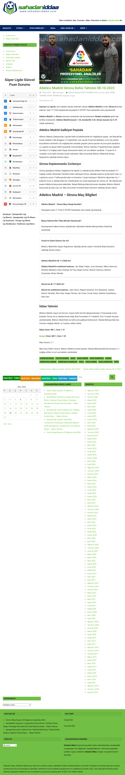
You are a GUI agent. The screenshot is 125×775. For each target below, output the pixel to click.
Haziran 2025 (92, 435)
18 (10, 408)
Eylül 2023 (91, 503)
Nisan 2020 (91, 634)
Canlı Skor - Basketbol (30, 378)
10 (5, 404)
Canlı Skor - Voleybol (67, 378)
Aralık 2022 (91, 532)
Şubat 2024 (91, 487)
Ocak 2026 (91, 413)
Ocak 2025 (91, 451)
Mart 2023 (91, 522)
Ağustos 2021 (93, 583)
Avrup (8, 70)
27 (21, 413)
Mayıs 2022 (91, 554)
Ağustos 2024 (93, 467)
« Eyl (4, 424)
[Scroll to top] (120, 770)
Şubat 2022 (91, 564)
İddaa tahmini (91, 362)
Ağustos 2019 (93, 647)
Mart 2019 (91, 663)
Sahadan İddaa (114, 20)
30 (37, 413)
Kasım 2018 (92, 676)
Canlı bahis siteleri (13, 57)
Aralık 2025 (91, 416)
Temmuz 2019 (93, 651)
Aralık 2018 (91, 673)
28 (27, 413)
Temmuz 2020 (93, 625)
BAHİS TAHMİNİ (87, 93)
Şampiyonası (16, 70)
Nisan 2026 (91, 403)
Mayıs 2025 (91, 439)
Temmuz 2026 (93, 394)
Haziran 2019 (92, 654)
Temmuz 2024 (93, 471)
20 (21, 408)
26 (16, 413)
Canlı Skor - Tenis (49, 378)
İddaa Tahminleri (105, 362)
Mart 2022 (91, 561)
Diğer (82, 28)
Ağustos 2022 (93, 545)
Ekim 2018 (91, 679)
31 (5, 417)
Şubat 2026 (91, 410)
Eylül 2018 (91, 683)
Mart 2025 (91, 445)
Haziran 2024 (92, 474)
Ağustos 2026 (93, 390)
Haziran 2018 (92, 692)
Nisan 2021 (91, 596)
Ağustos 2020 (93, 622)
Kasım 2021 (92, 574)
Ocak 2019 (91, 670)
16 (37, 404)
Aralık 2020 (91, 609)
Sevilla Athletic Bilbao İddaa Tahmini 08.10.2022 (102, 369)
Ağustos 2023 (93, 506)
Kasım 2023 (92, 496)
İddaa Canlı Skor (12, 39)
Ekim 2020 (91, 615)
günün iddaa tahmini (48, 362)
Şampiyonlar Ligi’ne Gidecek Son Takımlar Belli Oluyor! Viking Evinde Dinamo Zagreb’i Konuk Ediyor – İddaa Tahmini (62, 413)
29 (32, 413)
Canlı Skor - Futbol (11, 378)
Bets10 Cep (10, 61)
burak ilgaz (59, 93)
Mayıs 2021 (91, 593)
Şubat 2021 (91, 602)
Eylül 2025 (91, 426)
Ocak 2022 (91, 567)
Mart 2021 (91, 599)
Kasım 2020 (92, 612)
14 (27, 404)
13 (21, 404)
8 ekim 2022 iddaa (47, 358)
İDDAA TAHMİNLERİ (54, 96)
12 (16, 404)
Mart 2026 (91, 407)
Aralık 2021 (91, 570)
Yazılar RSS (68, 720)
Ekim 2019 (91, 641)
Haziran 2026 (92, 397)
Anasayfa (7, 28)
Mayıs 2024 (91, 477)
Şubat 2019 (91, 667)
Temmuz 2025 (93, 432)
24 (5, 413)
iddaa (81, 362)
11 (10, 404)
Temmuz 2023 (93, 509)
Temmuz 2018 (93, 689)
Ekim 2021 (91, 577)
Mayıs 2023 (91, 516)
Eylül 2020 (91, 618)
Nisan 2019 (91, 660)
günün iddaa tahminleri (67, 362)
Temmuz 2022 (93, 548)
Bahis (73, 358)
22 (32, 408)
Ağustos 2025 (93, 429)
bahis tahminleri (96, 358)
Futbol (19, 28)
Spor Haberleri (36, 28)
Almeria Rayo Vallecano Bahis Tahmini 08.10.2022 (60, 369)
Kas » (10, 424)
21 (27, 408)
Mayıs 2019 (91, 657)
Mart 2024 (91, 484)
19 (16, 408)
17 (5, 408)
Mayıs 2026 (91, 400)
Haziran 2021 (92, 590)
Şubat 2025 (91, 448)
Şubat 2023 (91, 525)
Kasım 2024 (92, 458)
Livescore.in (10, 35)
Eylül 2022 (91, 541)
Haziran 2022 (92, 551)
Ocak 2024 (91, 490)
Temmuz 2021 (93, 586)
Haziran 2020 (92, 628)
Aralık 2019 (91, 638)
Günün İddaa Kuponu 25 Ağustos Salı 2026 (64, 432)
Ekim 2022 (91, 538)
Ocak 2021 (91, 606)
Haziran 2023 (92, 512)
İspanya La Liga (69, 96)
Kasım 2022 (92, 535)
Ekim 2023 (91, 500)
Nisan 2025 (91, 442)
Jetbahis (9, 64)
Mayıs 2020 (91, 631)
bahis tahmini (82, 358)
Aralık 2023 (91, 493)
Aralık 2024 (91, 455)
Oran (116, 362)
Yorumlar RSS (69, 726)
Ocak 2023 (91, 529)
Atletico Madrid (74, 93)
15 (32, 404)
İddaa (52, 28)
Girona (101, 93)
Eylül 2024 (91, 464)
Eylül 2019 (91, 644)
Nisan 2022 (91, 557)
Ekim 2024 (91, 461)
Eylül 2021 (91, 580)
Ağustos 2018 (93, 686)
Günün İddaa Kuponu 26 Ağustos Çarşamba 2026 (25, 720)
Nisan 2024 (91, 480)
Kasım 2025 (92, 419)
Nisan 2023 (91, 519)
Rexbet (42, 336)
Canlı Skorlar (66, 28)
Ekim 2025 (91, 423)
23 (37, 408)
